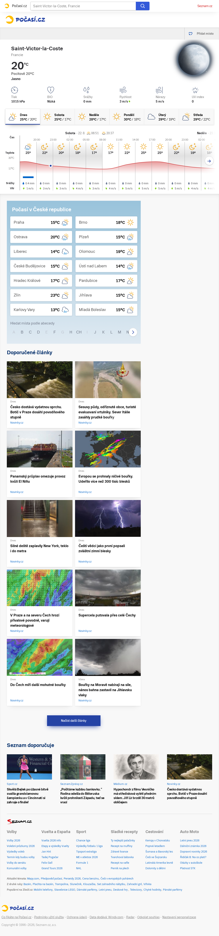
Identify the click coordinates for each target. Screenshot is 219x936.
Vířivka (147, 884)
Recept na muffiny (121, 846)
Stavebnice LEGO (64, 889)
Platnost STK (187, 868)
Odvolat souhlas (148, 917)
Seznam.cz (204, 6)
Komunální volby (17, 868)
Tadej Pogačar (49, 857)
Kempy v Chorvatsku (157, 840)
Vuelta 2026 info (51, 840)
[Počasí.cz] (25, 20)
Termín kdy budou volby (21, 857)
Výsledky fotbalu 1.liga (89, 846)
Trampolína (61, 884)
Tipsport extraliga (86, 851)
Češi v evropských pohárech (117, 878)
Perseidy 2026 (72, 878)
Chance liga (83, 840)
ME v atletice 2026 (87, 857)
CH (79, 332)
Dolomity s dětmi (155, 868)
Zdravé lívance (119, 851)
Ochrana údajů (77, 917)
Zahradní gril (134, 884)
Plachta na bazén (43, 884)
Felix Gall (46, 862)
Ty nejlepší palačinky (123, 840)
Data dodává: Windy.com (106, 917)
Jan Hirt (46, 851)
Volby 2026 (13, 840)
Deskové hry (120, 889)
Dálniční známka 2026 (193, 846)
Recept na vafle (120, 862)
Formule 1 (82, 862)
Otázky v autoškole (191, 862)
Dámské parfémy (87, 889)
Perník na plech (120, 868)
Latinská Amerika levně (159, 862)
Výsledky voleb (15, 851)
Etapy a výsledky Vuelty (55, 846)
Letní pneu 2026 (189, 840)
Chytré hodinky (152, 889)
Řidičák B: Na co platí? (193, 857)
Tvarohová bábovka (122, 857)
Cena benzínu (90, 878)
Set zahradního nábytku (111, 884)
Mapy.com (33, 878)
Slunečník (75, 884)
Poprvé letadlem (155, 846)
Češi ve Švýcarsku (156, 857)
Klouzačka (89, 884)
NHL (78, 868)
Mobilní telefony (43, 889)
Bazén (27, 884)
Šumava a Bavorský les (159, 851)
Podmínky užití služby (49, 917)
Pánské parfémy (172, 889)
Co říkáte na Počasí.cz (16, 917)
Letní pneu (105, 889)
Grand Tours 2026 (51, 868)
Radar (130, 917)
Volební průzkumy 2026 (21, 846)
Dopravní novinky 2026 (193, 851)
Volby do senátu (16, 862)
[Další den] (209, 160)
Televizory (136, 889)
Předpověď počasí (51, 878)
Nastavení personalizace (179, 917)
